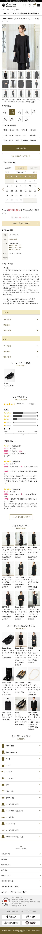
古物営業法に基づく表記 (9, 886)
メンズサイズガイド (16, 247)
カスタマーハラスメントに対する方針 (14, 892)
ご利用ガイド (5, 854)
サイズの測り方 (15, 249)
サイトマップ (5, 875)
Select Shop (13, 239)
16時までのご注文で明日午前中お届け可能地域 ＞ (21, 13)
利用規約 (4, 870)
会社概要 (4, 859)
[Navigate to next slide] (37, 47)
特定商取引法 (5, 865)
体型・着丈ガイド (16, 245)
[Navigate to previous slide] (5, 47)
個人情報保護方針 (7, 881)
